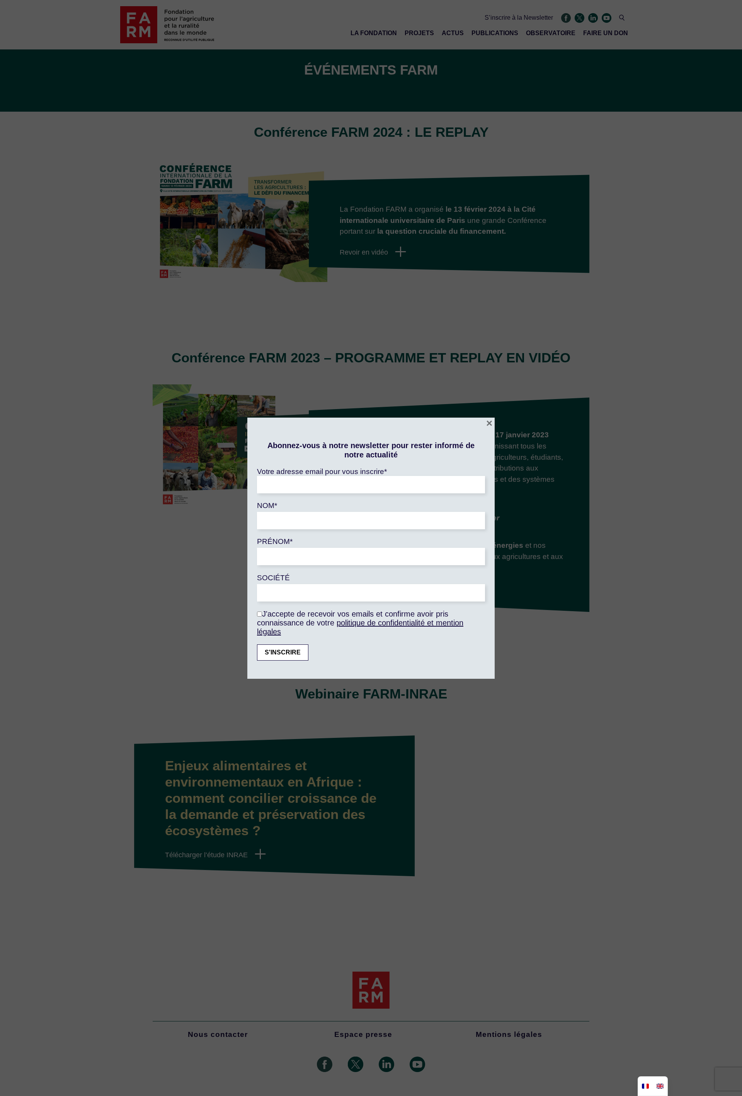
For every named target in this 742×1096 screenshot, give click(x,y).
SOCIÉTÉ (273, 578)
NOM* (267, 505)
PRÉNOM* (275, 541)
